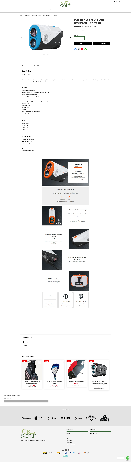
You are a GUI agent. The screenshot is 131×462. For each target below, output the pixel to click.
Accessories (27, 15)
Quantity (76, 35)
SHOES (64, 9)
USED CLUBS (41, 9)
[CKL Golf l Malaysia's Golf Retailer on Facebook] (91, 434)
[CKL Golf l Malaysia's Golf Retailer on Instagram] (94, 434)
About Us (68, 433)
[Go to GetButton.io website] (128, 460)
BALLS (59, 9)
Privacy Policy (69, 442)
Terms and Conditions (71, 444)
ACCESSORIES (72, 9)
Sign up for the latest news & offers (13, 395)
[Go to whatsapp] (127, 458)
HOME (30, 9)
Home (21, 15)
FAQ (67, 438)
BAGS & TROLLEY (51, 9)
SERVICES (93, 9)
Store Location (69, 435)
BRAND (99, 9)
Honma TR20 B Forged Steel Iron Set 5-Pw (13, 458)
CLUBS (35, 9)
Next (70, 37)
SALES (88, 9)
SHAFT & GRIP (80, 9)
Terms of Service (59, 459)
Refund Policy (69, 440)
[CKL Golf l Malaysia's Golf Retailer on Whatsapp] (97, 434)
